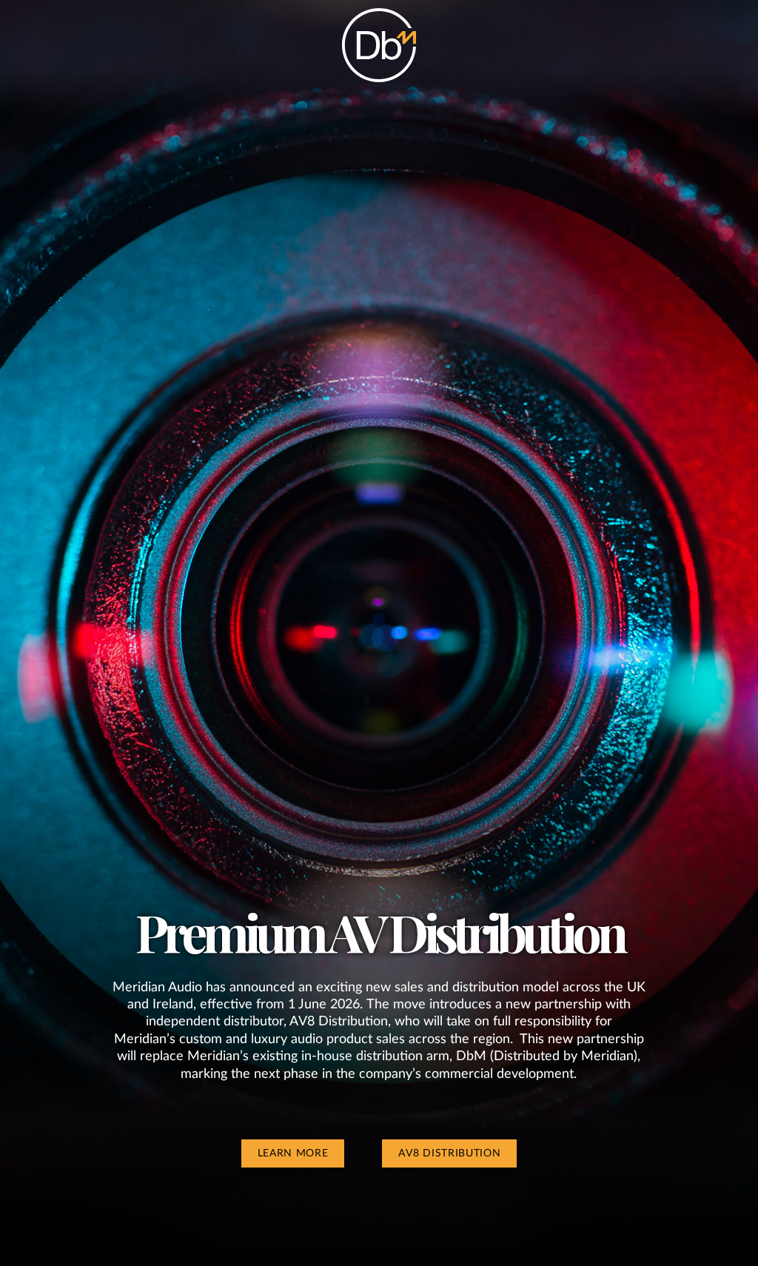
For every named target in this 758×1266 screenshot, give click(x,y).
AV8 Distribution (449, 1153)
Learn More (293, 1153)
